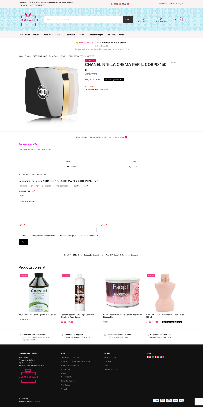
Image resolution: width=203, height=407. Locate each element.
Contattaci (65, 389)
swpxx (135, 255)
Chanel (94, 74)
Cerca (128, 19)
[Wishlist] (54, 277)
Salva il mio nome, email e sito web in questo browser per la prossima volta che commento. (60, 235)
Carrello (107, 361)
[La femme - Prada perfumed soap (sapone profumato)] (172, 61)
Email (104, 225)
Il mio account (143, 21)
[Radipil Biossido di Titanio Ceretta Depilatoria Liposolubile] (122, 292)
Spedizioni (65, 369)
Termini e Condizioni (70, 357)
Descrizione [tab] (81, 137)
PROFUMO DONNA (40, 56)
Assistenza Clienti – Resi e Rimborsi (76, 361)
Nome (22, 225)
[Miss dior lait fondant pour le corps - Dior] (175, 61)
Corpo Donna (54, 56)
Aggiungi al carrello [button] (38, 327)
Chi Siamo (65, 385)
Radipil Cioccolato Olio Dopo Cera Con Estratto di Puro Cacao (77, 316)
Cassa (106, 365)
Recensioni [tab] (119, 137)
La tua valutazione (27, 191)
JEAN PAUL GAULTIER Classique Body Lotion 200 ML (165, 316)
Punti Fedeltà (66, 377)
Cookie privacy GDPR (70, 365)
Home (21, 56)
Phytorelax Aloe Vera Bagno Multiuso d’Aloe (37, 315)
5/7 (111, 255)
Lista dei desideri (68, 381)
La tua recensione (27, 201)
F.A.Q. (63, 373)
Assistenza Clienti (160, 21)
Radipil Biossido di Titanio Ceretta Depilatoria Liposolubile (122, 316)
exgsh (130, 255)
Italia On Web (34, 401)
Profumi (28, 56)
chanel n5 (117, 255)
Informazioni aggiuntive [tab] (100, 137)
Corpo (124, 255)
